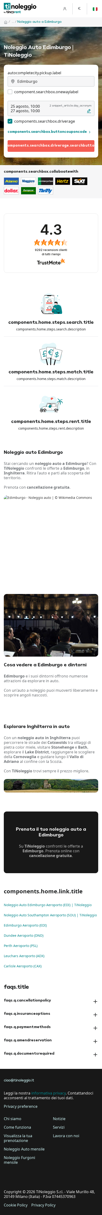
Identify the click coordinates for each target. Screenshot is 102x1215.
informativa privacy (48, 1093)
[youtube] (48, 1177)
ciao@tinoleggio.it (19, 1080)
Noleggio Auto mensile (24, 1149)
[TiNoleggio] (20, 8)
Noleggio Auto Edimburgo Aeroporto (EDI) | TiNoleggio (48, 905)
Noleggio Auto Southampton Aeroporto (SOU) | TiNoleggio (50, 915)
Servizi (59, 1127)
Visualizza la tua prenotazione (18, 1138)
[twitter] (22, 1177)
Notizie (59, 1118)
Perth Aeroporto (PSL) (20, 945)
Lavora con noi (66, 1135)
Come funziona (17, 1127)
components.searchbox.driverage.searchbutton (51, 146)
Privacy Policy (43, 1205)
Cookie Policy (16, 1205)
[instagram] (35, 1177)
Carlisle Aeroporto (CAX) (23, 966)
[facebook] (8, 1177)
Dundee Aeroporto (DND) (23, 935)
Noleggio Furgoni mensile (19, 1160)
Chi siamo (12, 1118)
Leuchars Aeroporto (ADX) (24, 956)
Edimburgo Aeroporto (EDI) (25, 925)
